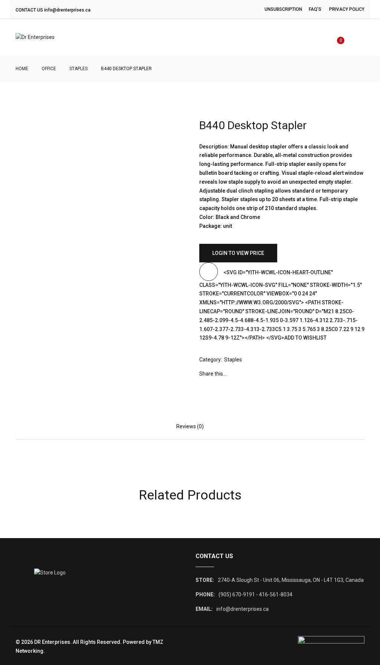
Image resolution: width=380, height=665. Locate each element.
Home (22, 68)
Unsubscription (283, 9)
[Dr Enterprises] (35, 37)
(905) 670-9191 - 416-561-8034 (255, 594)
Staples (78, 68)
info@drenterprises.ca (67, 10)
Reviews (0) (190, 426)
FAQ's (315, 9)
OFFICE (49, 68)
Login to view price (238, 253)
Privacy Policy (346, 9)
